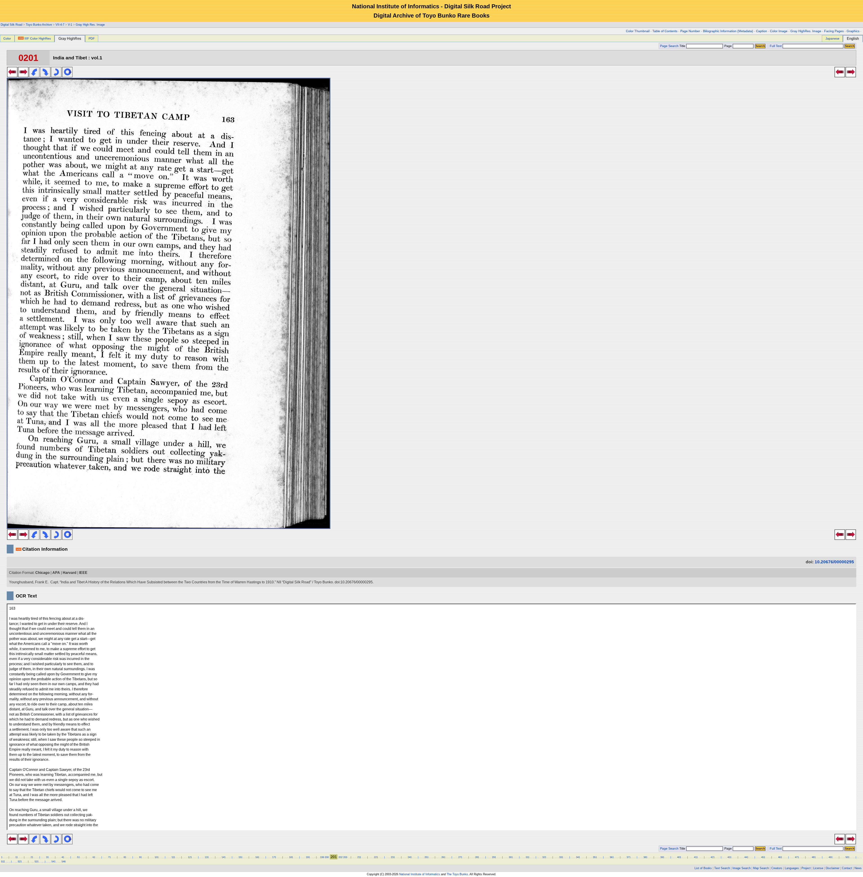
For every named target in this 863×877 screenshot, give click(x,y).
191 (308, 857)
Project (806, 868)
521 (20, 861)
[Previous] (12, 76)
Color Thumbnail (637, 31)
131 (207, 857)
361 (612, 857)
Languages (792, 868)
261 (443, 857)
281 (477, 857)
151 (240, 857)
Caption (761, 31)
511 (3, 861)
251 (427, 857)
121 (190, 857)
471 (797, 857)
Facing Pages (834, 31)
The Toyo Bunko (457, 874)
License (818, 868)
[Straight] (67, 76)
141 (224, 857)
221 (376, 857)
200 (327, 857)
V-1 (70, 24)
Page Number (690, 31)
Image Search (741, 868)
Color (7, 38)
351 (595, 857)
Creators (776, 868)
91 (140, 857)
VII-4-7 (60, 24)
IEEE (83, 573)
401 (679, 857)
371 (629, 857)
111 (173, 857)
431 (729, 857)
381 (645, 857)
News (858, 868)
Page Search (669, 46)
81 (125, 857)
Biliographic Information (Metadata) (728, 31)
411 (696, 857)
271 (460, 857)
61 (94, 857)
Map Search (761, 868)
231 (393, 857)
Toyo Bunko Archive (39, 24)
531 (37, 861)
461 (780, 857)
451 (763, 857)
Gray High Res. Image (90, 24)
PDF (92, 38)
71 (109, 857)
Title (682, 46)
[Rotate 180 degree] (56, 76)
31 (47, 857)
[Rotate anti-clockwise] (34, 76)
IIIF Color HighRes (37, 38)
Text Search (722, 868)
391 (662, 857)
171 (274, 857)
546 (64, 861)
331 (561, 857)
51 (78, 857)
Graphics (853, 31)
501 (847, 857)
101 (157, 857)
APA (56, 573)
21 (32, 857)
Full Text (776, 46)
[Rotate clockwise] (45, 76)
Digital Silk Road (11, 24)
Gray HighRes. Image (805, 31)
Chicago (42, 573)
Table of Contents (664, 31)
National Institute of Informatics (419, 874)
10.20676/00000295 (834, 561)
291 (494, 857)
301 (511, 857)
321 (544, 857)
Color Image (778, 31)
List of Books (703, 868)
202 (340, 857)
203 (345, 857)
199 (322, 857)
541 (53, 861)
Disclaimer (832, 868)
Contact (847, 868)
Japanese (832, 38)
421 (713, 857)
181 (291, 857)
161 (257, 857)
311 (527, 857)
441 (746, 857)
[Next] (23, 76)
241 (410, 857)
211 (359, 857)
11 (16, 857)
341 (578, 857)
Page (728, 46)
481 (814, 857)
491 (831, 857)
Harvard (69, 573)
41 (63, 857)
